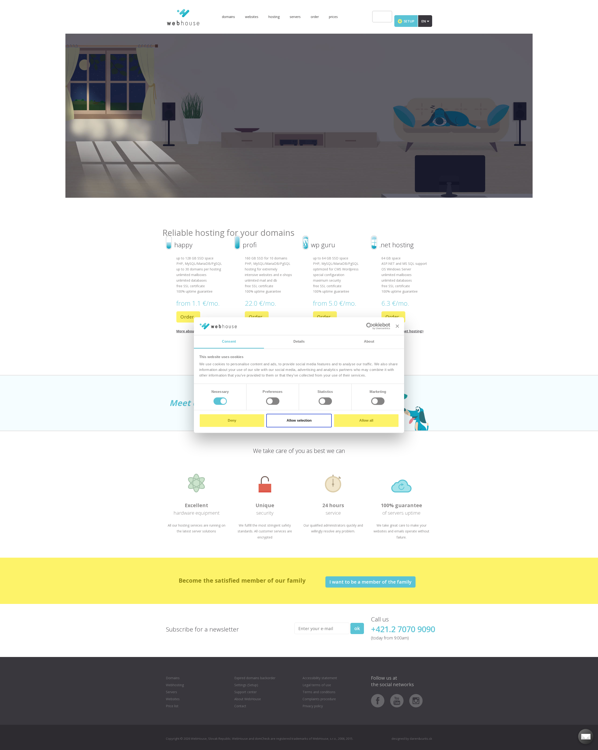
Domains (228, 16)
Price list (172, 706)
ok (357, 628)
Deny (232, 421)
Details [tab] (299, 342)
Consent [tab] (229, 342)
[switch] (272, 401)
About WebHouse (247, 699)
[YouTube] (399, 700)
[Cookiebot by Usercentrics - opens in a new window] (369, 326)
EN (424, 21)
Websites (251, 16)
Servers (295, 16)
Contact (240, 706)
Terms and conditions (319, 692)
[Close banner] (397, 326)
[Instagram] (416, 700)
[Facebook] (380, 700)
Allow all (366, 421)
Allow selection (299, 421)
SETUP (408, 21)
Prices (333, 16)
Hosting (274, 16)
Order (315, 16)
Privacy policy (313, 706)
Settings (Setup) (246, 685)
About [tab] (369, 342)
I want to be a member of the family (370, 582)
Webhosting (175, 685)
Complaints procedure (319, 699)
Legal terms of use (317, 685)
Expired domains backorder (254, 678)
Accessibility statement (320, 678)
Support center (245, 692)
